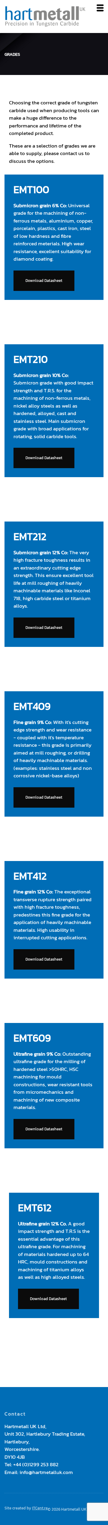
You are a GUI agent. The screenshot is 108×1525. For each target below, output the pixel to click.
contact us (72, 153)
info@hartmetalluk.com (46, 1472)
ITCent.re (40, 1508)
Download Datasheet (44, 280)
